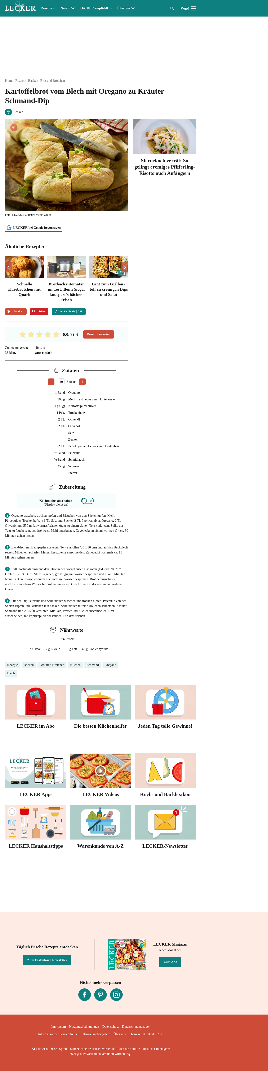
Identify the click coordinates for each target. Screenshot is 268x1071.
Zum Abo (170, 962)
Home (9, 80)
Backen (33, 80)
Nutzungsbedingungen (84, 1026)
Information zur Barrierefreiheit (58, 1034)
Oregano (110, 665)
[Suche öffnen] (172, 8)
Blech (11, 673)
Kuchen (75, 665)
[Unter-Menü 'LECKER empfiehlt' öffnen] (110, 8)
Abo (160, 1034)
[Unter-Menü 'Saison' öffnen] (73, 8)
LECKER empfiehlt (94, 8)
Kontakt (148, 1034)
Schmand (92, 665)
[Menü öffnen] (193, 8)
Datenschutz (110, 1026)
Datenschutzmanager (136, 1026)
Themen (134, 1034)
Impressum (58, 1026)
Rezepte (46, 8)
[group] (66, 279)
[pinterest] (100, 994)
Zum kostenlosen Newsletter (47, 960)
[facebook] (84, 994)
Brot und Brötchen (52, 80)
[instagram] (116, 994)
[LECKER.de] (20, 8)
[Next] (124, 267)
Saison (65, 8)
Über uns (123, 8)
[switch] (87, 501)
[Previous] (8, 267)
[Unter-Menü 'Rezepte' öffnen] (54, 8)
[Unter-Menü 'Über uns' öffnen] (133, 8)
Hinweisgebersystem (96, 1034)
